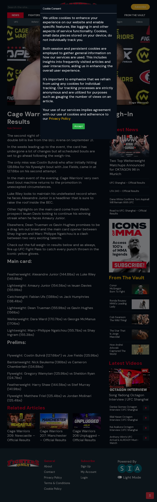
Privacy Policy (60, 118)
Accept (78, 126)
